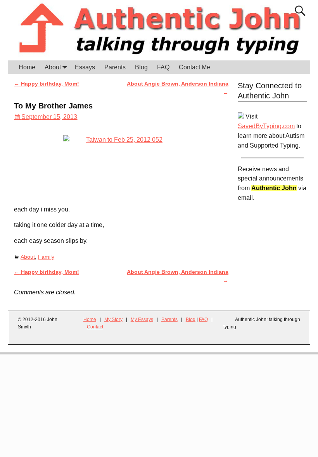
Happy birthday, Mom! (46, 84)
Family (46, 257)
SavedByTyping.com (266, 126)
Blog (141, 67)
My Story (113, 319)
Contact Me (194, 67)
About (53, 67)
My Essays (142, 319)
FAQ (163, 67)
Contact (95, 327)
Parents (115, 67)
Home (27, 67)
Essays (85, 67)
